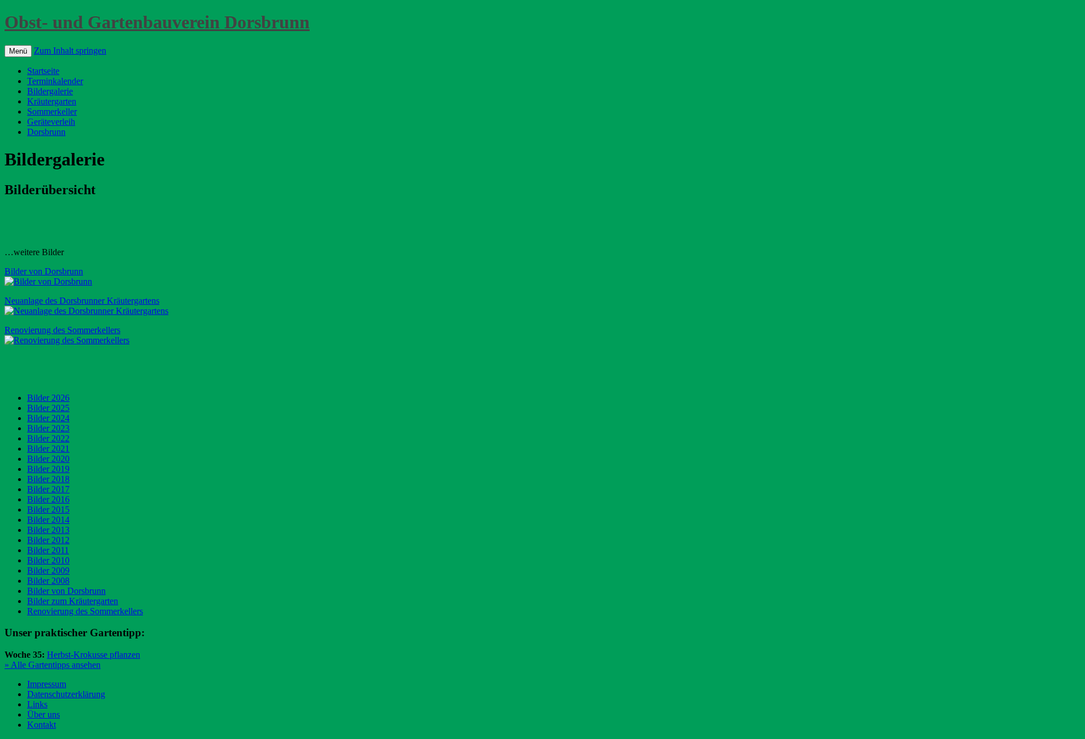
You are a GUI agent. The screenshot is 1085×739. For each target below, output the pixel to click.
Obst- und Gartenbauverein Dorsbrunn (157, 22)
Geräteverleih (51, 121)
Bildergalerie (50, 91)
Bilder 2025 (48, 408)
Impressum (46, 684)
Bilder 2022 (48, 438)
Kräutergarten (51, 101)
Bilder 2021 (48, 448)
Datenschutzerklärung (66, 694)
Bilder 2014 (48, 519)
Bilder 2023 (48, 428)
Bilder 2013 (48, 530)
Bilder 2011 (48, 550)
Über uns (43, 714)
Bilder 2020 (48, 458)
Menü (18, 51)
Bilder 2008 (48, 580)
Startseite (43, 71)
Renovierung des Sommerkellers (62, 330)
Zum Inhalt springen (70, 50)
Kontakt (41, 724)
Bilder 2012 (48, 540)
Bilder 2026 (48, 398)
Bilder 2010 (48, 560)
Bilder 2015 (48, 509)
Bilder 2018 (48, 479)
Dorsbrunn (46, 132)
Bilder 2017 (48, 489)
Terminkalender (55, 81)
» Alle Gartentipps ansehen (53, 665)
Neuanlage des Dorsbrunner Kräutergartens (82, 300)
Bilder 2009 (48, 570)
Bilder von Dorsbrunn (44, 271)
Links (37, 704)
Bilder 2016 (48, 499)
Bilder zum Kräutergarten (72, 601)
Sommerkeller (52, 111)
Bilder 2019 (48, 469)
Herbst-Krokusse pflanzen (93, 654)
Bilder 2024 (48, 418)
